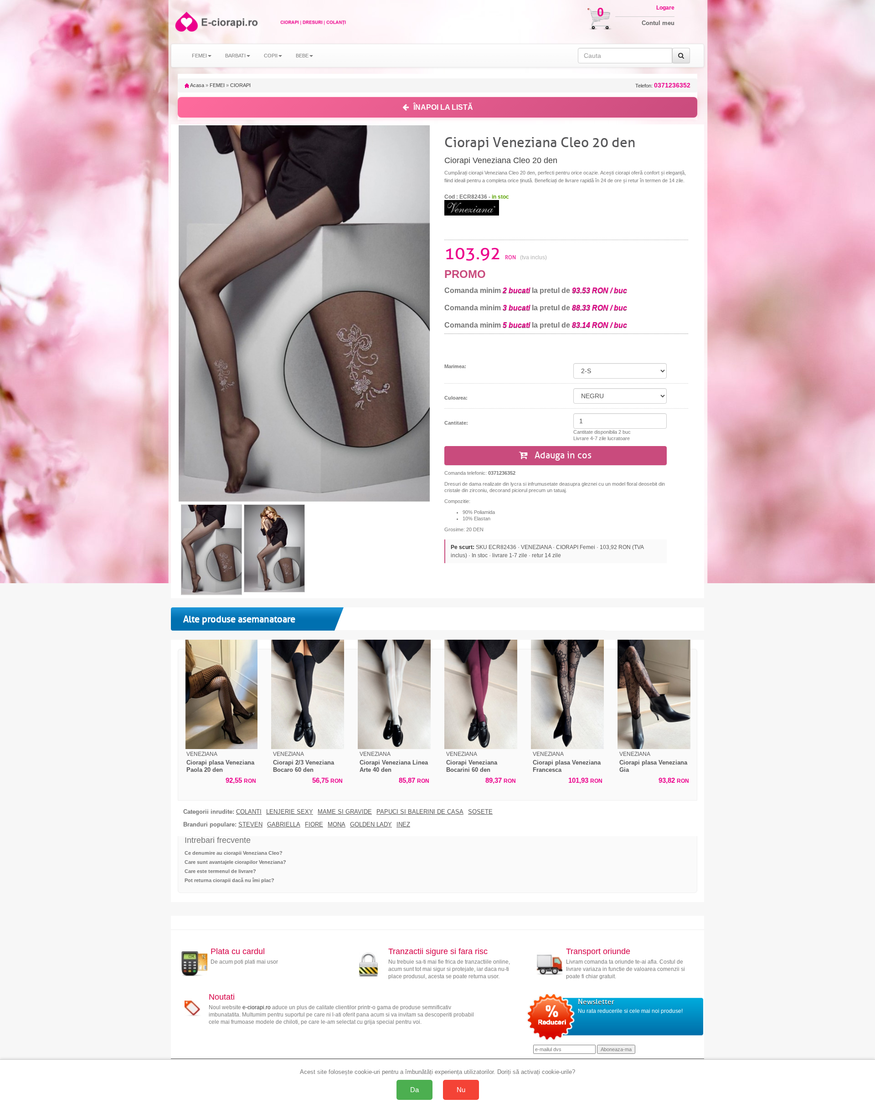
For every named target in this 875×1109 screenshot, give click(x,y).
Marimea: (455, 366)
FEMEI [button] (199, 55)
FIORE (314, 824)
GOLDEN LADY (371, 824)
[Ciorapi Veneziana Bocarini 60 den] (480, 694)
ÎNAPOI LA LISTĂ (443, 107)
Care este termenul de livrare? (220, 871)
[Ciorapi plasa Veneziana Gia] (654, 694)
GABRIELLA (283, 824)
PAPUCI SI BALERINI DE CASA (419, 812)
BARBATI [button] (235, 55)
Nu (461, 1090)
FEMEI (217, 85)
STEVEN (250, 824)
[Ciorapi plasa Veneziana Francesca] (567, 694)
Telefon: (662, 85)
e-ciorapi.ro (256, 1007)
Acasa (196, 85)
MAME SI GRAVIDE (345, 812)
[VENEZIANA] (471, 207)
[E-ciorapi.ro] (186, 21)
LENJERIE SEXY (289, 812)
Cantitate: (456, 423)
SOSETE (480, 812)
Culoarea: (456, 397)
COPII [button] (271, 55)
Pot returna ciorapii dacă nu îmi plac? (229, 880)
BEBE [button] (302, 55)
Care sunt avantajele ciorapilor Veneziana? (235, 862)
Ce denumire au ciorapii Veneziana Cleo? (234, 853)
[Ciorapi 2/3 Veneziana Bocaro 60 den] (307, 694)
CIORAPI (240, 85)
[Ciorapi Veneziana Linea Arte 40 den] (394, 694)
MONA (336, 824)
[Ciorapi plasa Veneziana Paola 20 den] (221, 694)
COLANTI (249, 812)
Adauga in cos (562, 455)
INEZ (403, 824)
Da (414, 1090)
